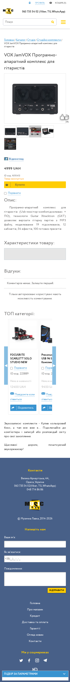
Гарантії (35, 628)
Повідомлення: (13, 569)
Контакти (35, 641)
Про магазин (35, 609)
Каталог (20, 40)
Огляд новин (35, 635)
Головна (9, 40)
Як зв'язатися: (12, 552)
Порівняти (14, 193)
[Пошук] (52, 22)
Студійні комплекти (49, 40)
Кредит (35, 616)
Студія (31, 40)
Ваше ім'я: (10, 537)
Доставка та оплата (35, 622)
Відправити (56, 590)
